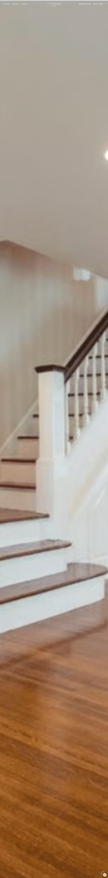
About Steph (98, 4)
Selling (24, 4)
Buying (15, 4)
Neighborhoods (85, 4)
